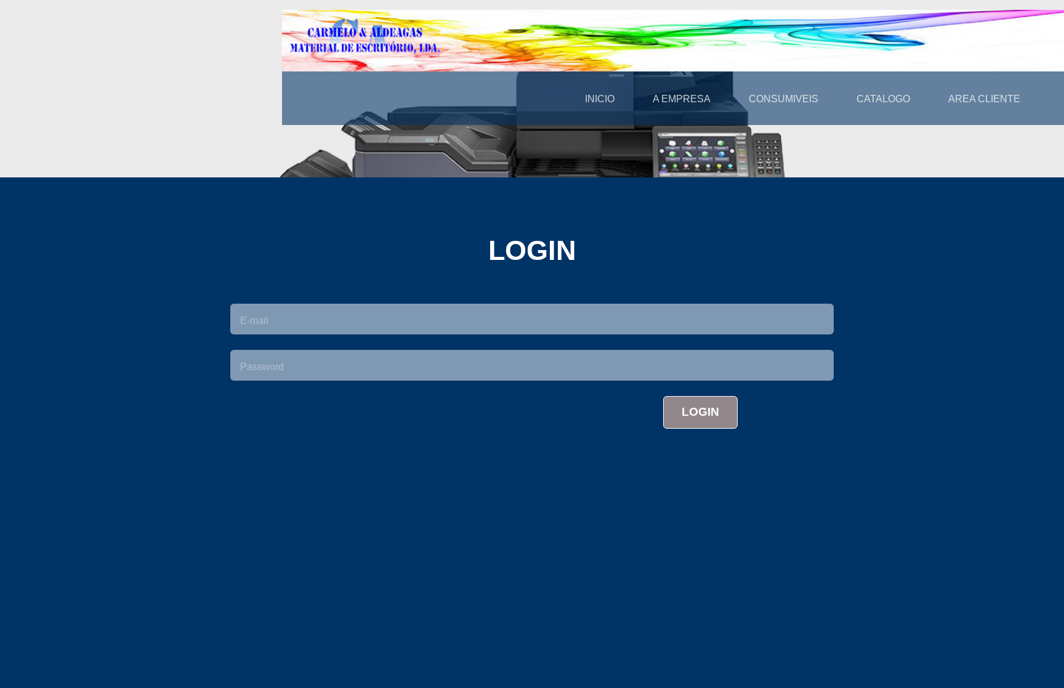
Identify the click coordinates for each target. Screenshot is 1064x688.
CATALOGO (883, 99)
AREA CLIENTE (984, 99)
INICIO (600, 99)
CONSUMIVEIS (783, 99)
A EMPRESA (682, 99)
